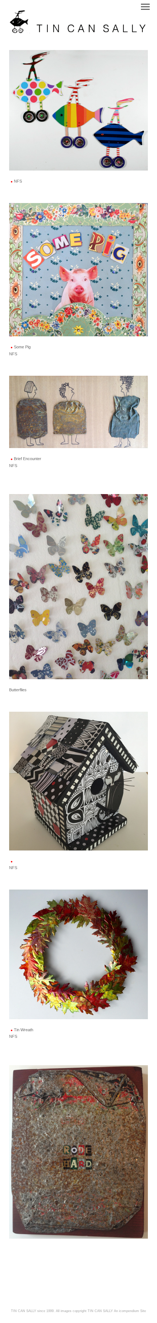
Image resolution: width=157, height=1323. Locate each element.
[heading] (78, 32)
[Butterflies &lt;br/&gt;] (78, 586)
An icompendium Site (130, 1311)
